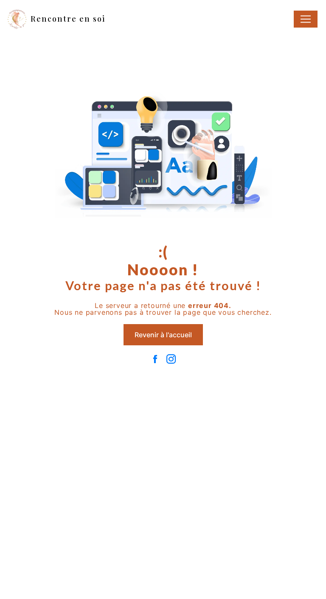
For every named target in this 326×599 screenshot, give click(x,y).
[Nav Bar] (306, 19)
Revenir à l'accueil (163, 334)
